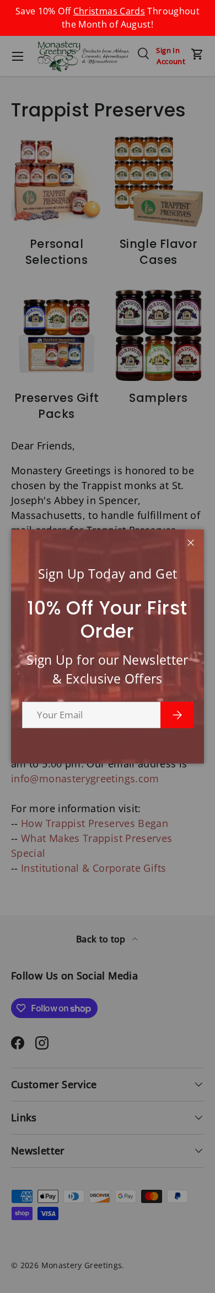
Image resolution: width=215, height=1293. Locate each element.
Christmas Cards (109, 11)
